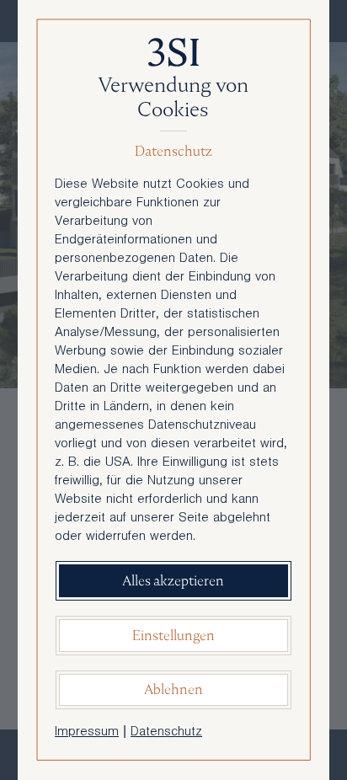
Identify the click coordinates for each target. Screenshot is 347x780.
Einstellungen (173, 635)
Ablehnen (173, 689)
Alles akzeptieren (173, 581)
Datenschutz (166, 733)
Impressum (87, 733)
